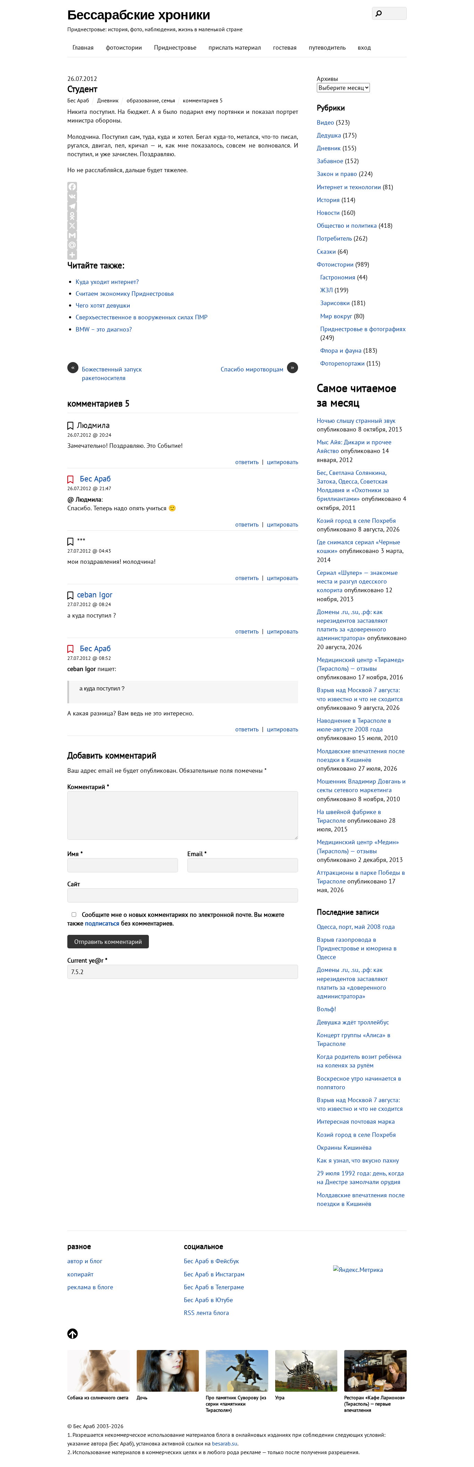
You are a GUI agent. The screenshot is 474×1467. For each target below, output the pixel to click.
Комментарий (88, 787)
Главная (83, 47)
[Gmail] (182, 235)
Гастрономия (337, 277)
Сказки (326, 251)
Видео (325, 122)
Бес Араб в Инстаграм (214, 1274)
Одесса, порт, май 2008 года (356, 927)
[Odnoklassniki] (182, 216)
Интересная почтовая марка (356, 1121)
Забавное (330, 161)
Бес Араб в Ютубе (208, 1300)
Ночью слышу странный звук (356, 421)
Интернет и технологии (349, 187)
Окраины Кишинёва (344, 1147)
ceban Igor (94, 594)
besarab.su (224, 1443)
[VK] (182, 196)
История (328, 200)
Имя (75, 854)
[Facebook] (182, 187)
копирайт (80, 1274)
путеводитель (327, 47)
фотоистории (124, 47)
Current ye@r (87, 960)
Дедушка (329, 135)
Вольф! (326, 1009)
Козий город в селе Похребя (356, 521)
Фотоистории (335, 264)
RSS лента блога (206, 1313)
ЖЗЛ (326, 290)
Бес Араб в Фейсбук (211, 1261)
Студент (82, 88)
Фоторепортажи (342, 363)
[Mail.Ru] (182, 245)
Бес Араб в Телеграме (214, 1287)
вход (364, 47)
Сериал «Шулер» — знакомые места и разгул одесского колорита (357, 581)
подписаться (103, 923)
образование (143, 100)
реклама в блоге (90, 1287)
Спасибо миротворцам (257, 369)
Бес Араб (78, 100)
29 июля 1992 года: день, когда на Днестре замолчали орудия (360, 1177)
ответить (247, 462)
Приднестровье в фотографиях (363, 329)
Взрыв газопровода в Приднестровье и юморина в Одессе (357, 948)
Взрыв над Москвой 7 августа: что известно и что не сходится (360, 1104)
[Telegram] (182, 206)
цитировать (282, 462)
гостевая (285, 47)
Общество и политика (347, 225)
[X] (182, 225)
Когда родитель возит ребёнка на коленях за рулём (359, 1061)
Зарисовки (335, 303)
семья (168, 100)
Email (196, 854)
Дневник (108, 100)
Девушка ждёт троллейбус (353, 1022)
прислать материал (235, 47)
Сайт (73, 884)
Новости (328, 213)
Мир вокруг (336, 316)
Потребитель (334, 238)
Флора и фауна (341, 350)
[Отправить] (182, 255)
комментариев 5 (203, 100)
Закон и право (337, 174)
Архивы (327, 79)
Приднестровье (175, 47)
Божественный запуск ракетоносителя (106, 373)
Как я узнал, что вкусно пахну (358, 1160)
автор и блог (84, 1261)
